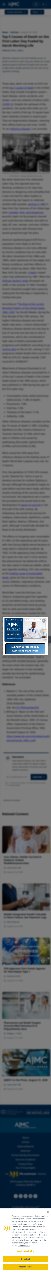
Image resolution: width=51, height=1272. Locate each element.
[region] (25, 1240)
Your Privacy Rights (25, 1251)
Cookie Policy (24, 1245)
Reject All (25, 1259)
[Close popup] (44, 621)
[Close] (48, 1212)
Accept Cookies (25, 1267)
